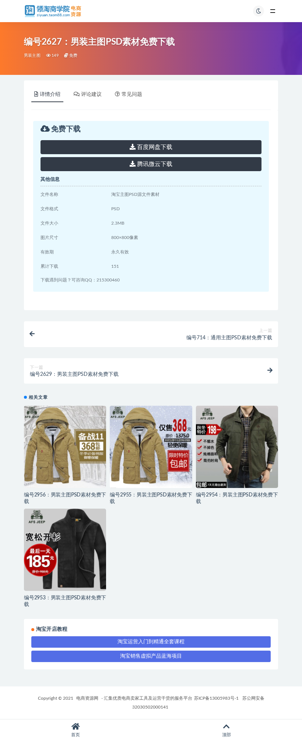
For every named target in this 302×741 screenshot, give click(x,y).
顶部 (226, 735)
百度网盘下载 (154, 147)
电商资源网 (87, 698)
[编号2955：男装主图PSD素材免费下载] (151, 447)
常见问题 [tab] (132, 94)
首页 (75, 735)
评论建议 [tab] (91, 94)
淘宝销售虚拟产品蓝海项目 (151, 656)
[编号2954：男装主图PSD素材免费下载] (237, 447)
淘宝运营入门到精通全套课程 (151, 641)
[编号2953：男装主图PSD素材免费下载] (65, 550)
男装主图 (32, 55)
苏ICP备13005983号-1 (216, 698)
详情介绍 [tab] (50, 94)
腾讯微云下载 (154, 164)
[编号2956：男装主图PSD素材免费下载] (65, 447)
